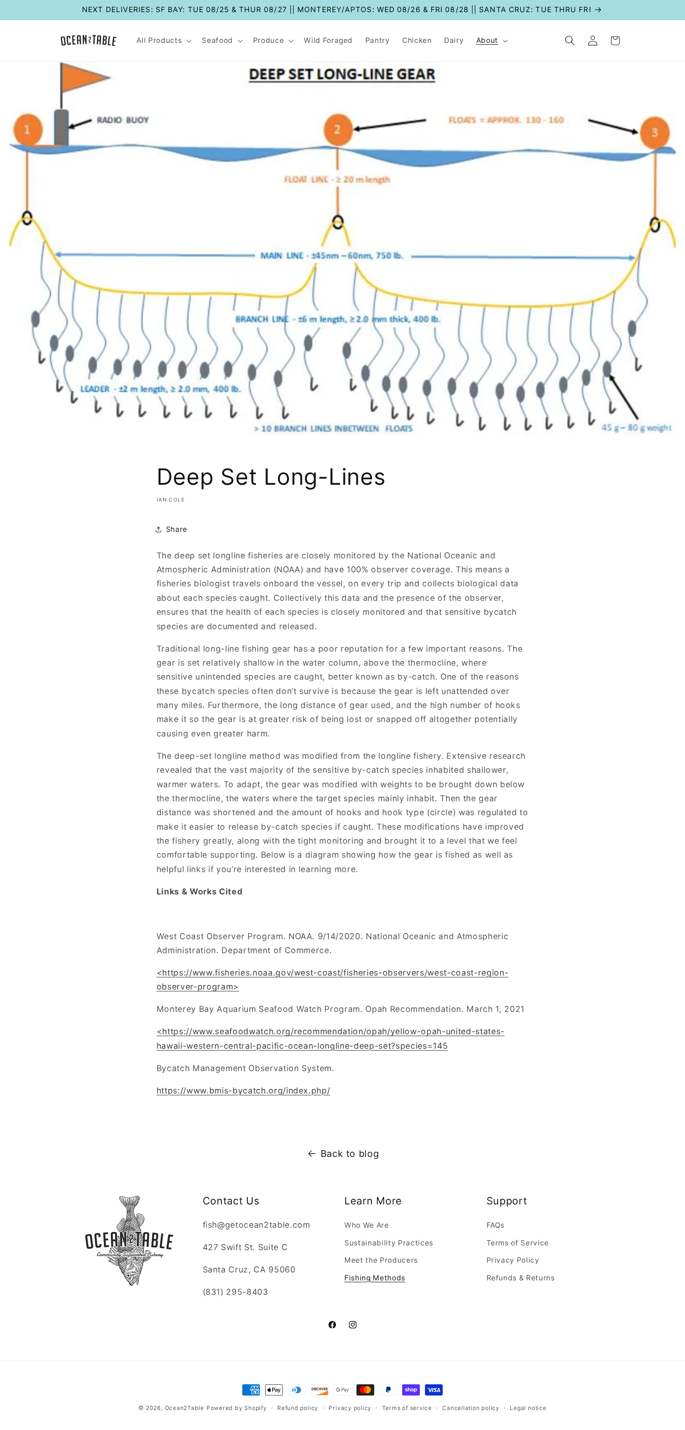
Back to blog (350, 1153)
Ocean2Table (184, 1407)
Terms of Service (517, 1242)
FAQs (495, 1225)
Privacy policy (350, 1407)
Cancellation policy (471, 1407)
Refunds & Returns (520, 1277)
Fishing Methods (374, 1277)
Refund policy (297, 1407)
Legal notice (528, 1407)
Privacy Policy (513, 1260)
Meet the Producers (381, 1260)
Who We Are (366, 1225)
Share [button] (176, 529)
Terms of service (407, 1407)
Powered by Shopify (236, 1407)
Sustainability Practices (388, 1242)
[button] (163, 40)
